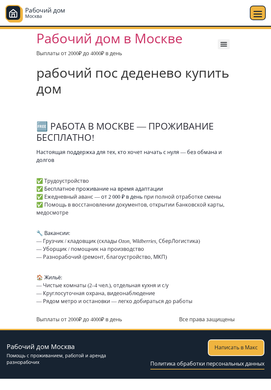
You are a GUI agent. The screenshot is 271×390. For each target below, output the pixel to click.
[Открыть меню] (258, 13)
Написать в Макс (236, 347)
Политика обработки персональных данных (207, 364)
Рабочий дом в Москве (109, 38)
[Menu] (224, 44)
